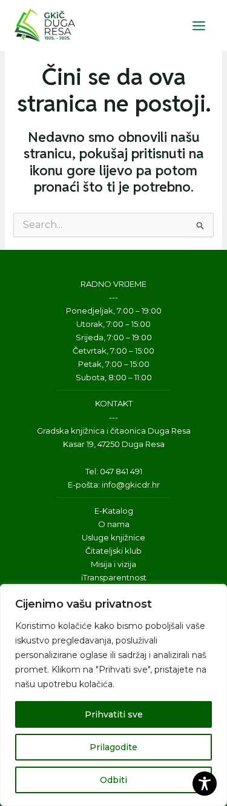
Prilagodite (113, 747)
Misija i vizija (113, 564)
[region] (113, 695)
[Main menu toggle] (198, 25)
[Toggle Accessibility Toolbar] (204, 783)
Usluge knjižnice (113, 537)
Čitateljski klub (113, 551)
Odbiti (113, 779)
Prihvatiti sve (114, 714)
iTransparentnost (113, 577)
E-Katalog (113, 511)
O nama (114, 524)
